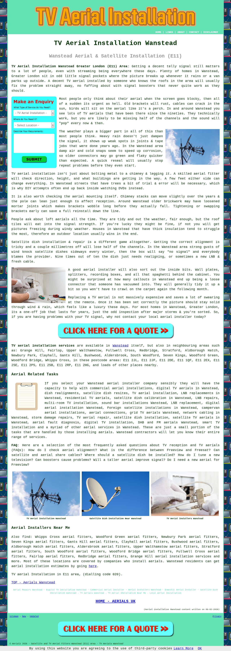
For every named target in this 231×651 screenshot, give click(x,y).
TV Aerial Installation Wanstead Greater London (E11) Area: (70, 66)
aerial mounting (87, 196)
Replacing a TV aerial (89, 297)
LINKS (169, 32)
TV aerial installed (86, 81)
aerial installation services (183, 556)
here (93, 566)
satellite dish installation (141, 417)
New (24, 616)
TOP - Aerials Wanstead (33, 582)
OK (200, 648)
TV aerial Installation (33, 574)
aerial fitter (207, 174)
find (26, 537)
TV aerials (93, 113)
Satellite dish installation (38, 242)
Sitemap (14, 616)
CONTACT (194, 32)
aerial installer (99, 270)
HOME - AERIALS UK (116, 601)
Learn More (183, 648)
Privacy (217, 616)
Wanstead (120, 345)
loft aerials (57, 219)
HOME (158, 32)
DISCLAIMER (210, 32)
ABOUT (181, 32)
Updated (34, 616)
